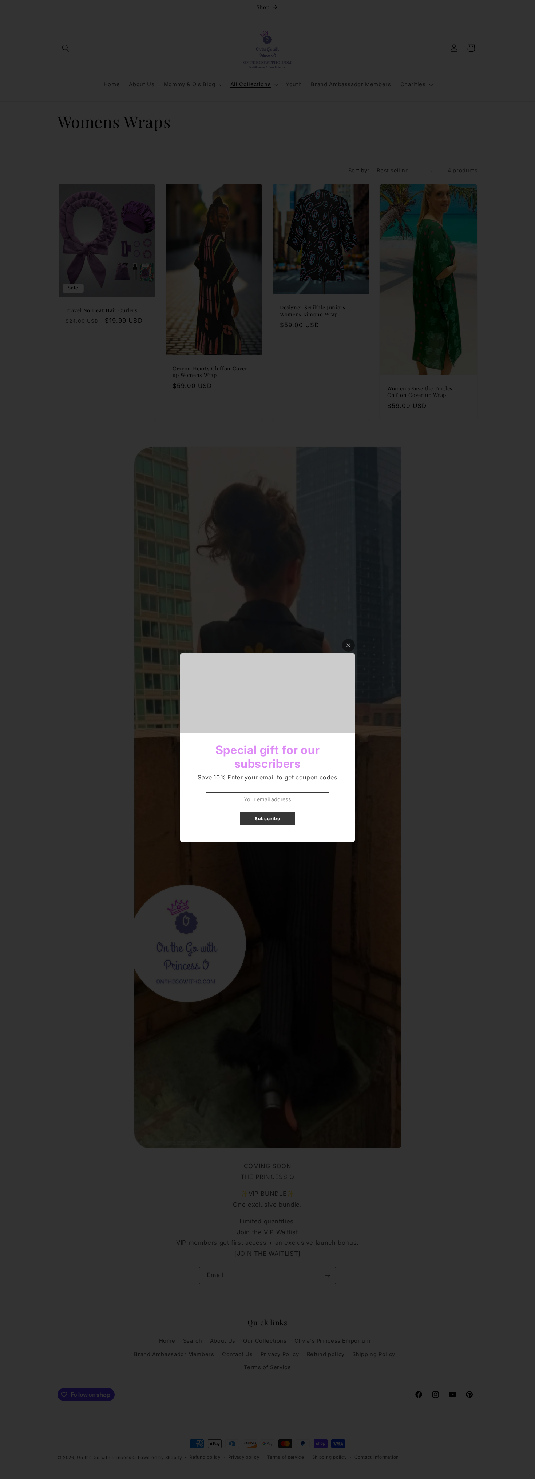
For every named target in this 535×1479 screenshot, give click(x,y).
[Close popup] (348, 645)
